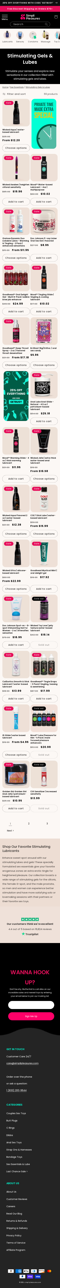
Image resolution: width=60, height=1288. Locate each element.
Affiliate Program (15, 1250)
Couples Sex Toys (16, 1113)
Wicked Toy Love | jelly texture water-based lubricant (41, 628)
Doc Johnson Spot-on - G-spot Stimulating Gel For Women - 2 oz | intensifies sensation (16, 629)
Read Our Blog (14, 1213)
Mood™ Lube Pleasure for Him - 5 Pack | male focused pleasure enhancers (43, 739)
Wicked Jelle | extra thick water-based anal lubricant (43, 460)
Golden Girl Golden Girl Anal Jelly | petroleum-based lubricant (14, 794)
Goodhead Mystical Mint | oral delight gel (43, 571)
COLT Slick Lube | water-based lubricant (42, 516)
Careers (10, 1206)
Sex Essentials (17, 87)
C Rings (10, 1127)
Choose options (16, 148)
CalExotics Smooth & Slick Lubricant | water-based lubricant (15, 684)
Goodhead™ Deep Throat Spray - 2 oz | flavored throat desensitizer (15, 350)
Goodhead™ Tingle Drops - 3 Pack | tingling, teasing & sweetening (43, 684)
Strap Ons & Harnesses (19, 1149)
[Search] (46, 24)
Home (5, 87)
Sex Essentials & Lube (18, 1164)
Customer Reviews (16, 1199)
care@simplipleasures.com (22, 1063)
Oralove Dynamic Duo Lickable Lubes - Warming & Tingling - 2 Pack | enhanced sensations (15, 242)
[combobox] (30, 24)
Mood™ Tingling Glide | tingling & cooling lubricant (42, 297)
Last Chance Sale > (17, 1171)
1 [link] (10, 823)
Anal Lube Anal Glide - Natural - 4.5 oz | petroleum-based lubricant (42, 405)
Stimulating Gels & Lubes (38, 87)
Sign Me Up (31, 1016)
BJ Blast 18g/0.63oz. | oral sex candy (43, 349)
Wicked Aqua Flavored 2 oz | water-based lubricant (14, 518)
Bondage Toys (14, 1157)
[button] (4, 16)
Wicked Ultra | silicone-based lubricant (14, 571)
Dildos (9, 1135)
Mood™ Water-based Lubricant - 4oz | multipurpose (41, 187)
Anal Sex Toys (14, 1142)
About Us (11, 1191)
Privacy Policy (13, 1235)
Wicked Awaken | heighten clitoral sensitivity (15, 185)
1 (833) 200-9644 (16, 1090)
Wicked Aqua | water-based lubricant (13, 130)
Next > (10, 830)
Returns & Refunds (16, 1220)
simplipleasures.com (32, 1282)
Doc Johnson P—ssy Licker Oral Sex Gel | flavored (43, 239)
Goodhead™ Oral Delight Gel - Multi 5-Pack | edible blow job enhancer (15, 297)
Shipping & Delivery (17, 1228)
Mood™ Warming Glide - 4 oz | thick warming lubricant (15, 460)
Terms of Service (15, 1242)
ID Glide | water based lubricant (13, 736)
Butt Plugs (11, 1120)
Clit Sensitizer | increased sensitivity (43, 792)
